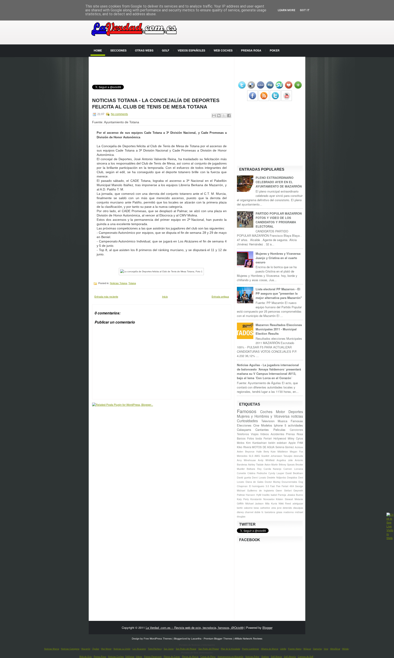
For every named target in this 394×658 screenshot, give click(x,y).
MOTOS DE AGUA (263, 447)
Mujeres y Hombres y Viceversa (263, 416)
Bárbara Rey (254, 468)
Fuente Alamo (294, 649)
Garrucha (317, 649)
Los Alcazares (139, 649)
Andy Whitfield (266, 460)
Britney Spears (287, 464)
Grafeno (265, 656)
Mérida (345, 649)
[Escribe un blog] (219, 115)
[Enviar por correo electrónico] (214, 115)
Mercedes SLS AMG (248, 456)
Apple (292, 443)
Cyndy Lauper (276, 473)
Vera (326, 649)
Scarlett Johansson (271, 456)
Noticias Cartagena (70, 649)
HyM (258, 494)
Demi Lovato (259, 477)
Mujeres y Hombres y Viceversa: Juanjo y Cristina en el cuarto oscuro (278, 257)
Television (268, 421)
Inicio (165, 296)
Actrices (299, 447)
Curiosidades (247, 420)
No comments (119, 114)
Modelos (266, 425)
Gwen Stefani (284, 490)
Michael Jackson (254, 503)
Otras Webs (144, 50)
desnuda (298, 456)
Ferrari (268, 438)
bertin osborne (245, 507)
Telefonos (243, 434)
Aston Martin (271, 464)
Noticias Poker (252, 656)
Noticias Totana (118, 283)
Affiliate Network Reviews (248, 638)
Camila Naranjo (273, 468)
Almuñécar (335, 649)
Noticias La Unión (122, 649)
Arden (240, 451)
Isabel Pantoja (278, 494)
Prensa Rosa (251, 50)
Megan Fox (296, 451)
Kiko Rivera (244, 447)
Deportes (295, 411)
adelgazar (298, 503)
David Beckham (294, 473)
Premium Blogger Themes (218, 638)
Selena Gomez (284, 447)
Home (98, 50)
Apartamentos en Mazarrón (230, 656)
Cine (256, 425)
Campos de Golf (305, 656)
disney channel (245, 512)
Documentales (289, 481)
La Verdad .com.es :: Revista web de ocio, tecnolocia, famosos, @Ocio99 (195, 627)
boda (259, 438)
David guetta (244, 477)
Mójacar (307, 649)
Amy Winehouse (246, 460)
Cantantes (262, 429)
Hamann (250, 494)
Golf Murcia (276, 656)
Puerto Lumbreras (250, 649)
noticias (297, 416)
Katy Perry (243, 499)
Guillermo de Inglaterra (260, 490)
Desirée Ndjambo (276, 477)
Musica (282, 421)
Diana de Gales (254, 481)
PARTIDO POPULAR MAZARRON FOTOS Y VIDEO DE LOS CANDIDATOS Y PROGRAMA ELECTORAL (279, 220)
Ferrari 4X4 (288, 486)
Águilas (95, 649)
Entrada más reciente (106, 296)
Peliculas (279, 429)
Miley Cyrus (295, 438)
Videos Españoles (191, 50)
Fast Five (275, 486)
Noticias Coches (116, 656)
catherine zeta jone (270, 507)
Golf (165, 50)
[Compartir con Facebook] (229, 115)
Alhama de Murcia (269, 649)
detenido (287, 507)
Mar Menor (106, 649)
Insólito (266, 494)
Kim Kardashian (256, 443)
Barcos (241, 438)
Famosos (246, 411)
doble (257, 512)
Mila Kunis (271, 503)
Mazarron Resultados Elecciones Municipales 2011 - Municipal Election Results (279, 329)
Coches (266, 411)
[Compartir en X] (224, 115)
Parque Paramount (153, 656)
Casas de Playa (207, 656)
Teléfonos (129, 656)
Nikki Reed (285, 503)
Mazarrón (85, 649)
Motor (280, 411)
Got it (305, 10)
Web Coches (223, 50)
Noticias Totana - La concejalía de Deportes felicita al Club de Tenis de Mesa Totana (156, 104)
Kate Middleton (279, 451)
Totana (132, 283)
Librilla (283, 649)
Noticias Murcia (51, 649)
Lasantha (196, 638)
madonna (288, 512)
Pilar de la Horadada (230, 649)
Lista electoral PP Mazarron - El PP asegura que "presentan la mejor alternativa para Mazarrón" (279, 293)
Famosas (297, 421)
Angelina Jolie (285, 460)
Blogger (267, 627)
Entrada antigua (220, 296)
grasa (279, 512)
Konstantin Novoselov (262, 499)
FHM (300, 443)
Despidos (292, 477)
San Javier (169, 649)
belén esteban (277, 443)
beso (256, 507)
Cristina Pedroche (257, 473)
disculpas (298, 507)
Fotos (250, 438)
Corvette (241, 473)
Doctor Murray (272, 481)
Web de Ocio (85, 656)
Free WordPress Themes (158, 638)
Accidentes (277, 434)
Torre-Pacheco (155, 649)
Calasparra (244, 429)
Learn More (286, 10)
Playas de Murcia (190, 656)
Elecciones (244, 425)
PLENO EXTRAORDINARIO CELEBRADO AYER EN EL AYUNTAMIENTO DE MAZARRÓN (279, 181)
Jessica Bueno (295, 494)
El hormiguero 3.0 (259, 486)
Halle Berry (262, 451)
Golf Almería (290, 656)
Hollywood (279, 438)
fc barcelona (268, 512)
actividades (295, 425)
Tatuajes (287, 456)
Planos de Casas (172, 656)
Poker (275, 50)
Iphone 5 (280, 425)
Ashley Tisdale (256, 464)
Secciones (118, 50)
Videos (264, 434)
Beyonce (249, 451)
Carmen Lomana (293, 468)
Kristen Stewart (284, 499)
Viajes (255, 434)
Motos (240, 443)
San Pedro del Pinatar (186, 649)
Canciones (296, 430)
